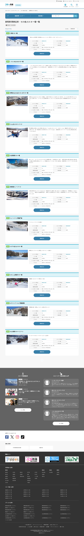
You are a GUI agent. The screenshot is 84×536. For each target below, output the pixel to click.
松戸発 (28, 472)
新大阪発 (43, 472)
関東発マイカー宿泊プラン (10, 507)
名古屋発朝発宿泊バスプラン (47, 513)
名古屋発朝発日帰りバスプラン (11, 513)
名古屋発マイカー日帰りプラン (29, 515)
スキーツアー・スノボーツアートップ (12, 10)
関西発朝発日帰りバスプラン (10, 509)
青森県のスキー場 (8, 490)
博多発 (58, 474)
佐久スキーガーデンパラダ (58, 390)
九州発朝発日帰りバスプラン (10, 517)
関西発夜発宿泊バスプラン (47, 509)
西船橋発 (29, 478)
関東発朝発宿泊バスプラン (47, 505)
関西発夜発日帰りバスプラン (29, 509)
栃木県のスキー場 (8, 492)
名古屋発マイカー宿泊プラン (10, 515)
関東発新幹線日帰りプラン (65, 507)
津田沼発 (29, 480)
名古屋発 (51, 472)
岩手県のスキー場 (27, 490)
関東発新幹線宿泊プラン (46, 507)
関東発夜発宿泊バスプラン (65, 505)
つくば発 (36, 476)
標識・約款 (62, 526)
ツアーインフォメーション (37, 524)
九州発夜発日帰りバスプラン (29, 517)
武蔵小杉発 (22, 476)
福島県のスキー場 (63, 490)
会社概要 (47, 526)
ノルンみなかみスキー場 (58, 411)
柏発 (28, 474)
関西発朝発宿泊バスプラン (65, 509)
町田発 (6, 478)
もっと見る (23, 409)
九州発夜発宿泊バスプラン (65, 517)
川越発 (14, 474)
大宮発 (14, 472)
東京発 (6, 474)
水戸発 (36, 472)
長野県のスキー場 (63, 492)
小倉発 (58, 472)
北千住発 (6, 480)
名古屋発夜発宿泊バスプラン (65, 513)
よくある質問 (29, 526)
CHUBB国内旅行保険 (17, 447)
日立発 (36, 474)
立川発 (6, 482)
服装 (19, 404)
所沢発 (14, 476)
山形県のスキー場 (45, 490)
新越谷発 (14, 478)
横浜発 (21, 472)
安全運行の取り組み (22, 526)
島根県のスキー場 (27, 496)
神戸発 (43, 476)
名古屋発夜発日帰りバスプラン (29, 513)
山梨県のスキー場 (45, 492)
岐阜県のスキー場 (27, 494)
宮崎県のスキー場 (8, 498)
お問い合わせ (36, 526)
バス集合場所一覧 (28, 524)
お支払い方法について (54, 524)
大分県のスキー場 (63, 496)
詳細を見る (42, 53)
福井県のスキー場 (45, 494)
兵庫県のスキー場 (8, 496)
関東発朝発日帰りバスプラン (10, 505)
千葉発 (28, 482)
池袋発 (6, 476)
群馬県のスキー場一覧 (33, 10)
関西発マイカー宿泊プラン (10, 511)
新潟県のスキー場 (8, 494)
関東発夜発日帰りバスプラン (29, 505)
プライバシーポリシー (54, 526)
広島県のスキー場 (45, 496)
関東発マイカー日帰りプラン (29, 507)
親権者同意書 (46, 524)
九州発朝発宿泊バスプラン (47, 517)
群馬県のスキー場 (27, 492)
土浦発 (36, 478)
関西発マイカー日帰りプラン (29, 511)
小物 (19, 394)
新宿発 (6, 472)
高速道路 (40, 16)
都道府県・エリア (19, 16)
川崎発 (21, 474)
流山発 (28, 476)
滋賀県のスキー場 (63, 494)
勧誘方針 (41, 447)
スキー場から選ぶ (24, 10)
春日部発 (14, 480)
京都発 (43, 474)
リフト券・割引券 (8, 519)
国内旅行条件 (42, 526)
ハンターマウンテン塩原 (58, 380)
